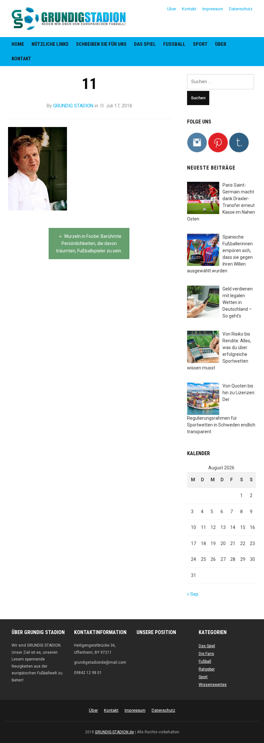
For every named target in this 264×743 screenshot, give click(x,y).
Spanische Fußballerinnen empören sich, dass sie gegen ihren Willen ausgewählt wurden (220, 253)
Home (18, 44)
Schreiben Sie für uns (101, 44)
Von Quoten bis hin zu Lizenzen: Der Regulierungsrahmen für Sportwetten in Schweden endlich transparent (221, 408)
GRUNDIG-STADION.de (114, 732)
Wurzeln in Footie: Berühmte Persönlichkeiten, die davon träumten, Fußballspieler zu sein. (89, 243)
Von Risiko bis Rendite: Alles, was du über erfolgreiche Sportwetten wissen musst (219, 350)
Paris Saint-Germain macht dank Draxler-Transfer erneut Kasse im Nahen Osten (221, 201)
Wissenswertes (213, 684)
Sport (200, 44)
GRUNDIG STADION (73, 106)
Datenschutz (240, 8)
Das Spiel (145, 44)
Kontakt (189, 8)
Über (171, 8)
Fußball (174, 44)
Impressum (212, 8)
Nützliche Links (50, 44)
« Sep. (193, 594)
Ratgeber (207, 669)
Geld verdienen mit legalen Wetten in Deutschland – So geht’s (237, 302)
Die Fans (206, 653)
